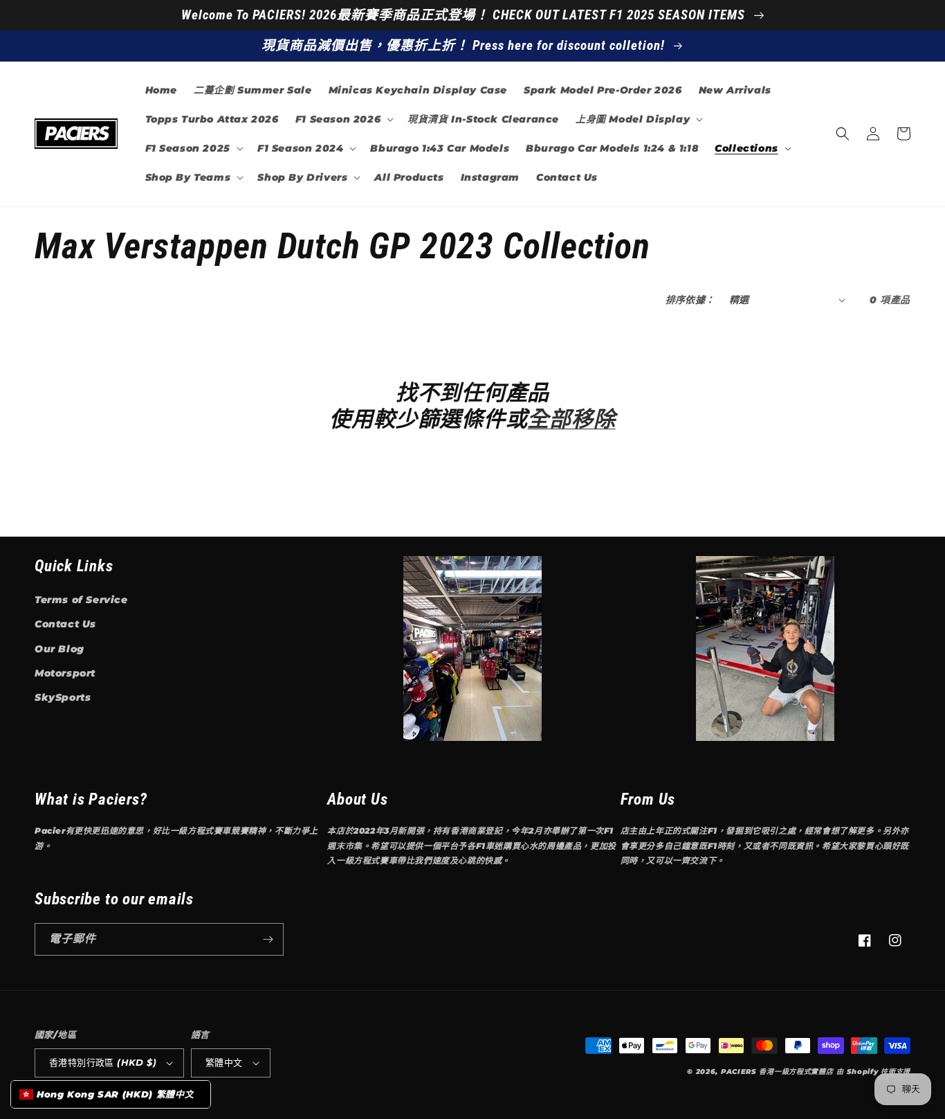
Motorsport (65, 673)
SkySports (63, 697)
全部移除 (571, 419)
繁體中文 (224, 1062)
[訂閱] (268, 939)
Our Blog (59, 649)
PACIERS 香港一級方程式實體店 (777, 1071)
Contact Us (65, 624)
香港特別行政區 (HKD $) (102, 1062)
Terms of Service (81, 599)
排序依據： (690, 300)
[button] (343, 119)
